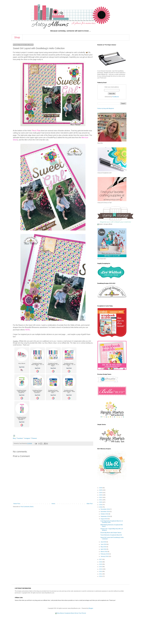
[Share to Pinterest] (47, 443)
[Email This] (39, 443)
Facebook (20, 438)
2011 (100, 574)
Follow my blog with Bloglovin (105, 108)
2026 (100, 487)
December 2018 (105, 509)
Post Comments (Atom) (27, 506)
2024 (100, 492)
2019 (100, 504)
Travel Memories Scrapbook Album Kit (111, 535)
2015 (100, 564)
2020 (100, 502)
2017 (100, 559)
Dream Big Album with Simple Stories (110, 532)
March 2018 (104, 551)
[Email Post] (35, 443)
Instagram (27, 438)
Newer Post (16, 503)
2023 (100, 495)
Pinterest (34, 438)
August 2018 (104, 519)
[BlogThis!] (41, 443)
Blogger (91, 608)
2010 (100, 576)
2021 (100, 500)
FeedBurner (115, 96)
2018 (100, 507)
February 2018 (105, 554)
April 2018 (104, 549)
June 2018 (104, 544)
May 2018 (104, 546)
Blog (14, 438)
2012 (100, 571)
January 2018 (105, 556)
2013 (100, 569)
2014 (100, 566)
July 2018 (103, 542)
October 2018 (105, 514)
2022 (100, 497)
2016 (100, 562)
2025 (100, 490)
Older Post (89, 503)
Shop (17, 37)
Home (53, 503)
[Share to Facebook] (45, 443)
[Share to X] (43, 443)
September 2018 (105, 516)
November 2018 (105, 511)
